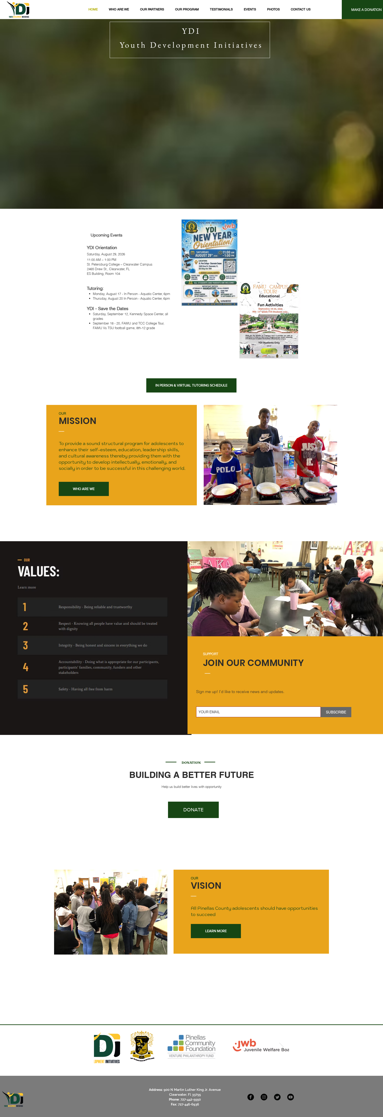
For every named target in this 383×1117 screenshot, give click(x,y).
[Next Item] (331, 477)
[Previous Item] (101, 1046)
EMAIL (204, 703)
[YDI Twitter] (277, 1097)
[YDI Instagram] (264, 1097)
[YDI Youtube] (290, 1097)
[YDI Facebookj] (250, 1097)
